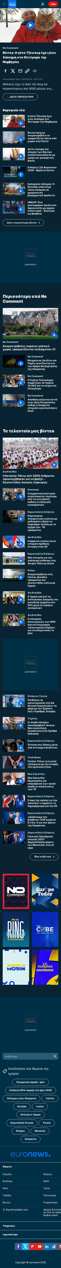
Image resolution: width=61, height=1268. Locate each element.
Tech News (34, 757)
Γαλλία (50, 1098)
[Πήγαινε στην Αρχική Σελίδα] (12, 4)
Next (5, 1188)
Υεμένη (32, 718)
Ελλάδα (21, 1106)
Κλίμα (31, 570)
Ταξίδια (7, 1195)
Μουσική (40, 1130)
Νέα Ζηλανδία (36, 773)
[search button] (55, 1056)
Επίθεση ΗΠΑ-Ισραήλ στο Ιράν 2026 (30, 1090)
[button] (23, 222)
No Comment (10, 341)
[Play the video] (30, 25)
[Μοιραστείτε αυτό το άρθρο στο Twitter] (13, 71)
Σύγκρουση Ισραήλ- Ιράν (30, 1082)
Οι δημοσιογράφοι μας (15, 1209)
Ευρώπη (7, 1174)
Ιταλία (40, 1106)
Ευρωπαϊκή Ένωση (22, 1122)
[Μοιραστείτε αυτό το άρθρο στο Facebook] (5, 71)
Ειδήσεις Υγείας (37, 696)
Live (53, 4)
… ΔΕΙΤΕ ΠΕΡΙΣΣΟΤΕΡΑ (20, 96)
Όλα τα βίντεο (42, 856)
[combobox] (30, 1056)
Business (7, 1181)
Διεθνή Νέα (10, 471)
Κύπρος (20, 1130)
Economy (33, 489)
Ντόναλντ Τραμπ (30, 1114)
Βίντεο (6, 1202)
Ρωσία (47, 1122)
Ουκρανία (30, 1138)
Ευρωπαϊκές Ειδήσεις (41, 511)
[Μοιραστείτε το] (20, 71)
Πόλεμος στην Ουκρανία (21, 1098)
